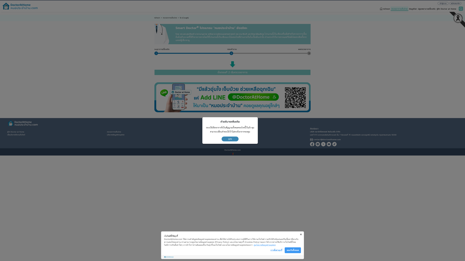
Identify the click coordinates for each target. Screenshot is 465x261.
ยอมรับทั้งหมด (293, 250)
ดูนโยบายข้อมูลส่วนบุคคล (265, 245)
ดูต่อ (230, 139)
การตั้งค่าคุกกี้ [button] (276, 250)
